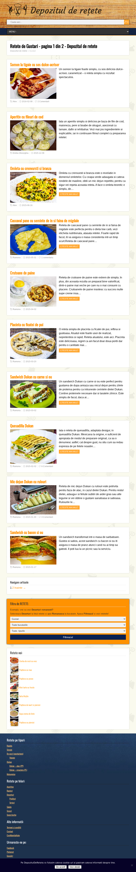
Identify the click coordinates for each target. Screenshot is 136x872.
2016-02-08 (27, 101)
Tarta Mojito (24, 696)
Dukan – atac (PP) (16, 766)
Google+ (10, 855)
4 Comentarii (47, 517)
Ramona (17, 257)
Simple (9, 749)
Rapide (9, 745)
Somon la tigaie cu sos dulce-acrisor (34, 64)
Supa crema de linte (26, 713)
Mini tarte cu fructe (26, 687)
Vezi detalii (75, 867)
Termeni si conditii (14, 827)
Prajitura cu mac (25, 669)
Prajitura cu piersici (26, 722)
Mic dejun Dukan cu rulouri (28, 481)
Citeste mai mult (69, 194)
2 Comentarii (43, 101)
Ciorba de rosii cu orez (28, 661)
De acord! (60, 867)
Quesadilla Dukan (21, 425)
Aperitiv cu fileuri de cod (26, 117)
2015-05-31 (31, 257)
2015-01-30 (31, 517)
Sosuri (9, 810)
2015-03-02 (31, 410)
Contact (10, 831)
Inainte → (20, 587)
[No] (132, 865)
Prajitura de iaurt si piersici (29, 704)
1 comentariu (47, 257)
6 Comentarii (47, 466)
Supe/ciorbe (11, 814)
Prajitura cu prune (26, 678)
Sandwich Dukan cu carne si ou (31, 377)
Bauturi (10, 790)
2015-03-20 (31, 361)
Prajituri (12, 798)
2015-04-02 (31, 309)
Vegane (12, 757)
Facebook (10, 848)
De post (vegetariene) (15, 753)
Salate (9, 807)
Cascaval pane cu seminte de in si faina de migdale (44, 220)
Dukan (9, 762)
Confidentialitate (13, 835)
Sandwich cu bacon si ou (26, 532)
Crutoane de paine (22, 273)
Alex (15, 101)
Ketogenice (11, 774)
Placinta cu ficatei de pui (26, 324)
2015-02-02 (31, 466)
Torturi (12, 802)
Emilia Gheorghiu (21, 153)
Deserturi (10, 794)
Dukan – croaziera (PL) (18, 769)
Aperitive (10, 786)
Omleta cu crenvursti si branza (30, 168)
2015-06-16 (27, 205)
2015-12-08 (39, 153)
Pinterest (10, 851)
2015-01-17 (31, 567)
